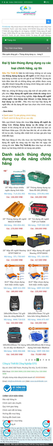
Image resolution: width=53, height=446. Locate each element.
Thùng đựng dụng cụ (12, 441)
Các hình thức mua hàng (12, 421)
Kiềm (23, 430)
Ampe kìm (16, 434)
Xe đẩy (3, 441)
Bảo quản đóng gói (10, 54)
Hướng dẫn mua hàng (11, 414)
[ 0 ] (47, 2)
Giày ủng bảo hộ (32, 439)
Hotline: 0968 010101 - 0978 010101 (21, 2)
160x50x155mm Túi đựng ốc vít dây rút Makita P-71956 (14, 347)
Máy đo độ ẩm (42, 436)
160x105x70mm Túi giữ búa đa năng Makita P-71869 (14, 316)
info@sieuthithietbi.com (16, 381)
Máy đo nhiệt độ (31, 436)
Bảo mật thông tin (10, 399)
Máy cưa (13, 432)
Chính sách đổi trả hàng (12, 410)
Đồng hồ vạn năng (40, 434)
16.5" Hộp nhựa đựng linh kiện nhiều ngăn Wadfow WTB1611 (14, 284)
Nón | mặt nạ (34, 438)
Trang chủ (11, 40)
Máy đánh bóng (22, 432)
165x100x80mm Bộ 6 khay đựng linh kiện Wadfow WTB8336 (38, 347)
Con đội (41, 439)
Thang (3, 439)
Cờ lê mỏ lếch (32, 428)
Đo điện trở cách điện (27, 434)
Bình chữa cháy (23, 438)
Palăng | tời (48, 439)
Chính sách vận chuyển (12, 403)
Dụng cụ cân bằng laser (17, 436)
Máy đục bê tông (32, 432)
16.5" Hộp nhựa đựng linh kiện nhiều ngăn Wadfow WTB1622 (38, 284)
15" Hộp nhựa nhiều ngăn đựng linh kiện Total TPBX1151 (14, 190)
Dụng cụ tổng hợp (13, 430)
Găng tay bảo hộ (21, 439)
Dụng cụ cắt (41, 428)
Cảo (26, 428)
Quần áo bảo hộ (10, 439)
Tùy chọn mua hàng (13, 48)
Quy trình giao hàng (10, 407)
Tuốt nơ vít (36, 430)
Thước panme (13, 438)
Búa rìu (22, 428)
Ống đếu (29, 430)
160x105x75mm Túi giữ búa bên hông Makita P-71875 (38, 316)
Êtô (21, 430)
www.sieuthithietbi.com (38, 381)
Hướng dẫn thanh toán (11, 417)
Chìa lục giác (15, 428)
